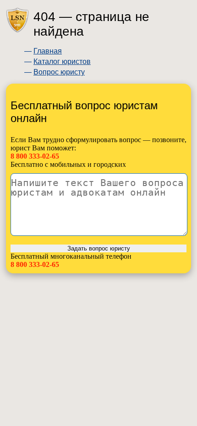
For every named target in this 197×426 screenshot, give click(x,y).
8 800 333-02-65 (35, 156)
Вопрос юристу (59, 72)
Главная (47, 51)
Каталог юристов (62, 61)
